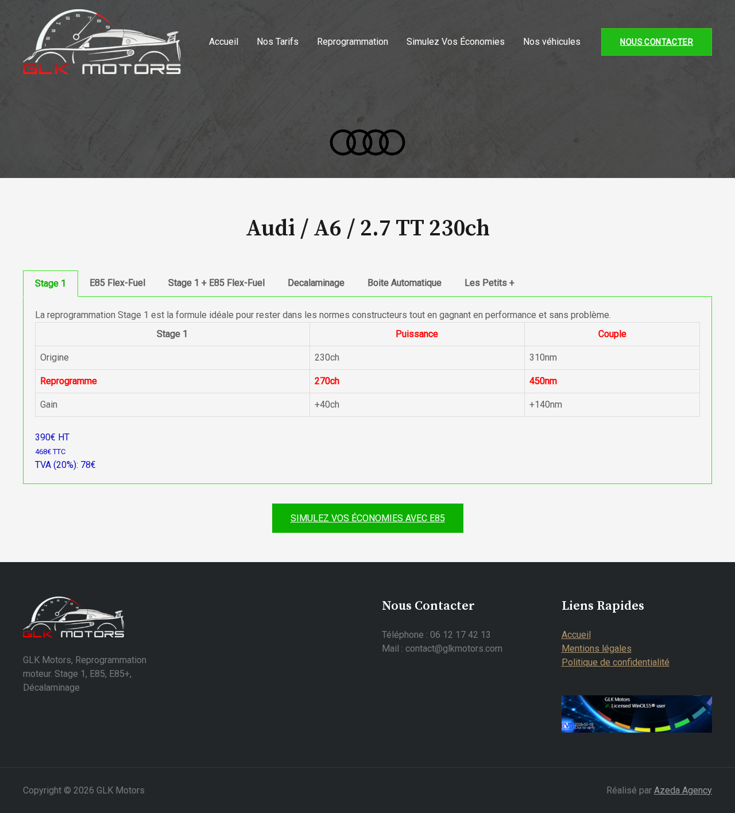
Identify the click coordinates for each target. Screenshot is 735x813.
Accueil (223, 41)
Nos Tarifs (278, 41)
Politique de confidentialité (616, 662)
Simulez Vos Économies (456, 41)
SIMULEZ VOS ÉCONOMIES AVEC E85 (368, 518)
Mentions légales (597, 648)
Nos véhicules (552, 41)
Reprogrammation (352, 41)
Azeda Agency (683, 790)
